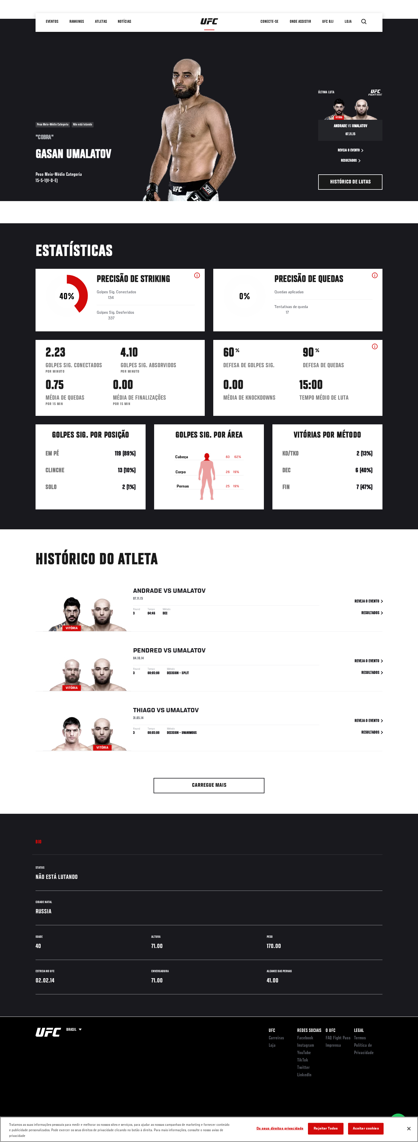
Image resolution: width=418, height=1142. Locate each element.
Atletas (101, 21)
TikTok (302, 1060)
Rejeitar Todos (326, 1128)
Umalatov (189, 591)
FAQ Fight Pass (338, 1038)
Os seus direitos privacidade (280, 1128)
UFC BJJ (328, 21)
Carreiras (276, 1038)
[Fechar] (409, 1128)
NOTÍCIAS (124, 21)
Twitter (303, 1067)
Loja (272, 1045)
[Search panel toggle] (364, 21)
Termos (360, 1038)
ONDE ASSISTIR (300, 21)
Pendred (147, 650)
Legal (359, 1030)
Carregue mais (209, 785)
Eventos (52, 21)
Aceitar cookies (366, 1128)
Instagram (305, 1045)
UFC (272, 1030)
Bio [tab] (39, 842)
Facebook (305, 1038)
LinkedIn (304, 1075)
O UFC (330, 1030)
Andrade (147, 591)
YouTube (304, 1053)
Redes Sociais (309, 1030)
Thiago (144, 710)
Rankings (76, 21)
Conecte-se (270, 21)
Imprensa (333, 1045)
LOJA (348, 21)
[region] (209, 1129)
